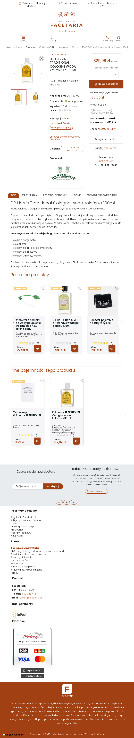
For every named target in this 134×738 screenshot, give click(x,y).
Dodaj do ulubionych (73, 148)
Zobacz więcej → (96, 491)
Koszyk (118, 40)
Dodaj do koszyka (108, 84)
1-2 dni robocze (69, 106)
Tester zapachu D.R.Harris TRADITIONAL (27, 414)
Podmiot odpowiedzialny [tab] (102, 195)
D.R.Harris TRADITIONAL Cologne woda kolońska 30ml (66, 415)
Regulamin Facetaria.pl (23, 517)
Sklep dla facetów (67, 31)
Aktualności (17, 536)
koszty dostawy (107, 129)
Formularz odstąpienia (23, 566)
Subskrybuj (53, 486)
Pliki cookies (17, 529)
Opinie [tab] (77, 195)
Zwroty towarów (19, 560)
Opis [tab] (13, 195)
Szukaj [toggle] (52, 40)
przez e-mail (110, 148)
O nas (14, 523)
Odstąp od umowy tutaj (25, 548)
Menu (23, 40)
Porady (14, 572)
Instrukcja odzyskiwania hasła (26, 569)
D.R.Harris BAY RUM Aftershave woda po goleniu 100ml (66, 323)
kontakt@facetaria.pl (31, 597)
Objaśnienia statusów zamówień (28, 554)
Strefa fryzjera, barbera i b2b (104, 5)
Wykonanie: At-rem (94, 734)
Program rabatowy (21, 532)
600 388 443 (106, 161)
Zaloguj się (107, 40)
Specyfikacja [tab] (30, 195)
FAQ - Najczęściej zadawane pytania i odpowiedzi (38, 551)
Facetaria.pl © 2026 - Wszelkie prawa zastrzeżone (56, 734)
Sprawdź (65, 138)
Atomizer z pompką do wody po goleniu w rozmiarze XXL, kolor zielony (28, 324)
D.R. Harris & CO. (58, 54)
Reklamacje (17, 563)
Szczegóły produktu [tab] (55, 195)
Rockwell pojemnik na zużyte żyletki (101, 321)
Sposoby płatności (21, 557)
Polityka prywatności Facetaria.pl (28, 520)
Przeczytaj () (60, 121)
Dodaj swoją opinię (61, 127)
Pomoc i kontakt (68, 3)
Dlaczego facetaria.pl (22, 526)
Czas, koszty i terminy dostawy (33, 5)
